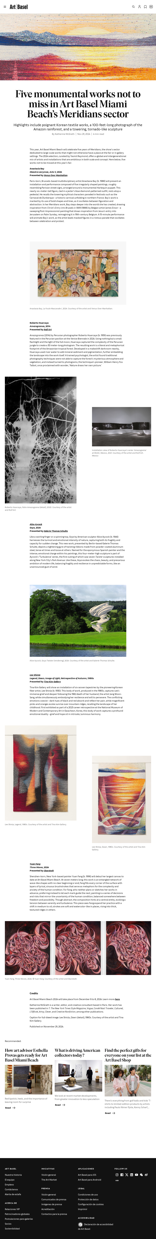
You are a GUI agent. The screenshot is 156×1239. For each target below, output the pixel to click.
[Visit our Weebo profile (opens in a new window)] (146, 1174)
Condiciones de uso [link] (88, 1194)
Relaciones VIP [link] (12, 1209)
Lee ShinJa (35, 674)
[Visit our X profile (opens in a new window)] (126, 1174)
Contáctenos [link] (11, 1189)
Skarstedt (49, 870)
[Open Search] (133, 6)
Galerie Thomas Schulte (56, 530)
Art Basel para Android (89, 1179)
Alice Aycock (36, 524)
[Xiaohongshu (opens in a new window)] (117, 1180)
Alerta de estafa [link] (13, 1194)
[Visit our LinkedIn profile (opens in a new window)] (131, 1174)
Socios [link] (8, 1223)
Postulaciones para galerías (19, 1218)
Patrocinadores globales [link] (17, 1213)
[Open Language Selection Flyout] (151, 6)
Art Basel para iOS (87, 1174)
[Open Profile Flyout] (139, 6)
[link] (19, 6)
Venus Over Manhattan (55, 175)
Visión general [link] (48, 1174)
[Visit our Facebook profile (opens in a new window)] (121, 1174)
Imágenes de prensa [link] (51, 1204)
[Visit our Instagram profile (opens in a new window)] (117, 1174)
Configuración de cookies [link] (91, 1204)
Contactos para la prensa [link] (54, 1213)
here (117, 999)
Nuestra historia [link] (13, 1174)
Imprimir (82, 1209)
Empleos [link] (9, 1184)
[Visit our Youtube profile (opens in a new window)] (136, 1174)
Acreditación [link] (48, 1209)
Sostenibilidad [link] (12, 1228)
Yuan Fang (35, 863)
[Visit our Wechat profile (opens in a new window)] (141, 1174)
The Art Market (49, 1179)
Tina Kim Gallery (52, 681)
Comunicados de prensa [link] (53, 1199)
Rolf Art (48, 329)
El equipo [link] (9, 1179)
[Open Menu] (4, 6)
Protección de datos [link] (88, 1199)
